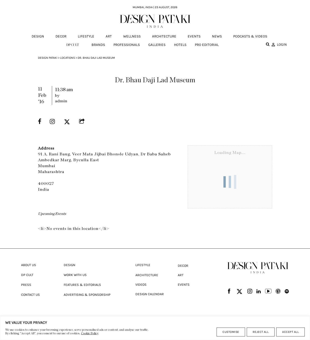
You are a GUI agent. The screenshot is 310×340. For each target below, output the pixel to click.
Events (194, 36)
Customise (230, 332)
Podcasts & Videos (250, 36)
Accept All (290, 332)
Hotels (180, 45)
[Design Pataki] (258, 267)
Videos (141, 285)
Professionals (126, 45)
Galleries (157, 45)
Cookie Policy (89, 333)
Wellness (132, 36)
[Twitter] (239, 291)
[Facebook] (229, 291)
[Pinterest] (278, 291)
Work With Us (75, 275)
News (217, 36)
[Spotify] (287, 291)
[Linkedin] (258, 291)
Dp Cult (27, 275)
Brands (98, 45)
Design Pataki (47, 58)
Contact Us (30, 295)
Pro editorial (207, 45)
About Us (28, 265)
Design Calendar (149, 294)
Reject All (261, 332)
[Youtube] (268, 291)
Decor (60, 36)
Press (26, 285)
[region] (155, 328)
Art (109, 36)
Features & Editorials (82, 285)
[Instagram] (249, 291)
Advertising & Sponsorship (87, 295)
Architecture (164, 36)
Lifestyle (86, 36)
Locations (67, 58)
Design (38, 36)
